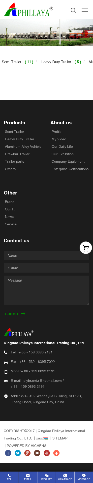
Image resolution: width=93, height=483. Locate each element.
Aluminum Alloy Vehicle (23, 146)
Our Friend (12, 209)
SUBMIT (12, 314)
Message (84, 479)
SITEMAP (59, 438)
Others (10, 169)
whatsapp (65, 479)
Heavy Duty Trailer (19, 139)
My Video (59, 139)
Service (11, 224)
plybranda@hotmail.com (43, 381)
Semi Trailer (14, 132)
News (9, 217)
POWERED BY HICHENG (27, 446)
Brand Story (12, 202)
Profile (57, 132)
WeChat (46, 479)
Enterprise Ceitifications (70, 169)
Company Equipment (68, 161)
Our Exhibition (63, 154)
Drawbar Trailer (17, 154)
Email (28, 479)
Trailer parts (14, 161)
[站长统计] (40, 438)
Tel (9, 479)
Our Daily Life (62, 146)
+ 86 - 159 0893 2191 (36, 352)
